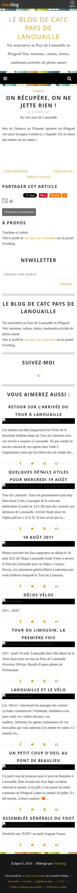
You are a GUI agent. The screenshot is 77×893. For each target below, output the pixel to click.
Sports (38, 91)
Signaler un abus (44, 881)
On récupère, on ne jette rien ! (38, 101)
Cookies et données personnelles (25, 886)
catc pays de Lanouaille (40, 238)
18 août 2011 (38, 537)
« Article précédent (15, 171)
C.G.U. (61, 881)
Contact (27, 881)
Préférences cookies (57, 886)
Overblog (59, 863)
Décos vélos (39, 594)
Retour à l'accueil (38, 177)
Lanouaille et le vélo (38, 689)
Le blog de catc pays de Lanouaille (38, 28)
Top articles (13, 881)
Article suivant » (64, 171)
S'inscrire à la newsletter (19, 212)
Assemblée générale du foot (38, 818)
